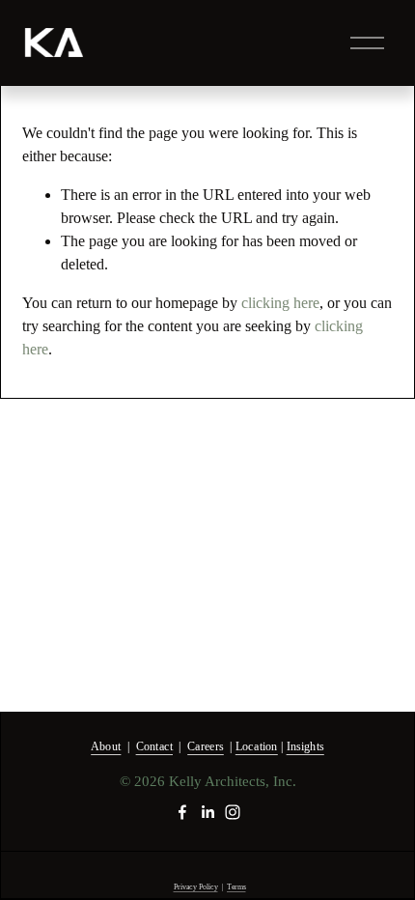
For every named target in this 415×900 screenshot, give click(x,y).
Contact (154, 746)
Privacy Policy (196, 887)
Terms (236, 887)
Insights (305, 746)
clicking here (280, 303)
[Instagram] (232, 812)
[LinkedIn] (207, 812)
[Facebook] (182, 812)
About (106, 746)
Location (256, 746)
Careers (205, 746)
